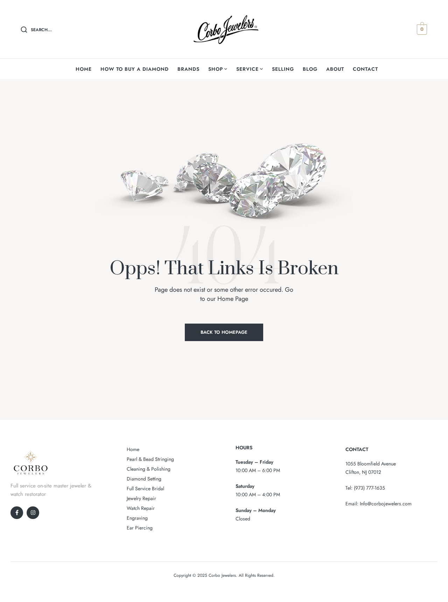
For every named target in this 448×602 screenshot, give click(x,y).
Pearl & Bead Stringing (150, 459)
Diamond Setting (144, 478)
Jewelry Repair (141, 498)
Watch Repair (141, 508)
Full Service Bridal (145, 488)
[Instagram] (33, 512)
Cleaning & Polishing (148, 468)
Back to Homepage (224, 332)
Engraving (137, 517)
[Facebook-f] (16, 512)
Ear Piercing (140, 527)
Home (133, 449)
